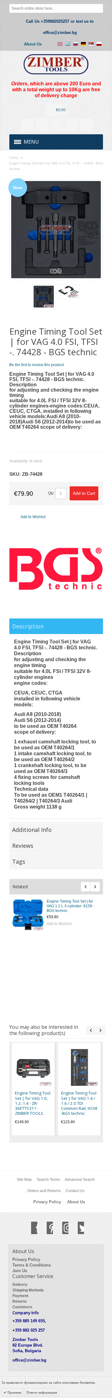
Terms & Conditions (31, 1265)
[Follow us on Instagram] (62, 1228)
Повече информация (41, 1392)
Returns (19, 1301)
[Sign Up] (86, 124)
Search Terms (48, 1179)
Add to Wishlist (47, 924)
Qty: (51, 493)
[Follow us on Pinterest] (46, 1228)
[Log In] (71, 124)
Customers (22, 1307)
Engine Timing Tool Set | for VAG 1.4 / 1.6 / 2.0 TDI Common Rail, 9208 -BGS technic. (61, 940)
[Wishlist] (56, 124)
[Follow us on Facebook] (31, 1228)
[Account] (27, 124)
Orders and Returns (44, 1191)
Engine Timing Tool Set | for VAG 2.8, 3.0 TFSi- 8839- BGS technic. (60, 974)
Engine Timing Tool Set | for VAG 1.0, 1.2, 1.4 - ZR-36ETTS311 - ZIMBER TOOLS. (60, 906)
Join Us (19, 1270)
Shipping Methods (28, 1290)
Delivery (19, 1284)
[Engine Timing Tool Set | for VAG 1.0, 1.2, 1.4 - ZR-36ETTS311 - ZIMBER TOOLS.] (15, 914)
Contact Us (75, 1191)
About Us (33, 44)
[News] (42, 124)
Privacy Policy (47, 1202)
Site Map (24, 1179)
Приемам (14, 1392)
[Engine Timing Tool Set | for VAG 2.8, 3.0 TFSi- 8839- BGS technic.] (15, 983)
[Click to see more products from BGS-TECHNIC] (56, 569)
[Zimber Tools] (56, 64)
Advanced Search (80, 1179)
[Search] (98, 8)
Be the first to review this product (36, 365)
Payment (20, 1296)
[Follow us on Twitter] (78, 1228)
